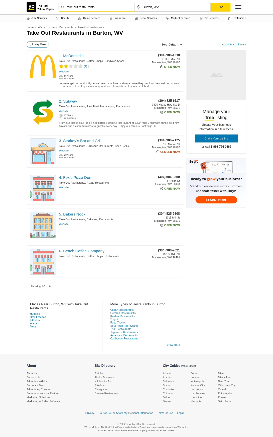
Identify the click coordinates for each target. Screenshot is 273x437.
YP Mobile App (104, 381)
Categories (101, 389)
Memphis (195, 401)
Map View (40, 44)
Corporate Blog (35, 385)
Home (30, 27)
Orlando (222, 389)
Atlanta (167, 373)
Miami (221, 373)
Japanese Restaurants (124, 332)
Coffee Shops (95, 60)
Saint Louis (224, 401)
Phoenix (223, 397)
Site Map (100, 385)
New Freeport (38, 316)
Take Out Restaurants (72, 60)
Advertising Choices (39, 389)
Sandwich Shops (115, 60)
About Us (32, 373)
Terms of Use (165, 412)
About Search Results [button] (234, 44)
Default (173, 44)
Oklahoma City (227, 385)
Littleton (35, 320)
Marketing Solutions (38, 397)
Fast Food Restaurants (100, 106)
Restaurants (66, 27)
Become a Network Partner (43, 393)
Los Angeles (197, 393)
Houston (195, 377)
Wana (33, 323)
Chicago (167, 393)
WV (40, 27)
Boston (167, 385)
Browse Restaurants (107, 393)
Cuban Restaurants (122, 309)
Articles (99, 373)
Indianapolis (197, 381)
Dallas (166, 397)
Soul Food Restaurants (124, 325)
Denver (167, 401)
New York (223, 381)
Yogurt (114, 319)
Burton (51, 27)
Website (64, 71)
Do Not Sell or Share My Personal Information (126, 412)
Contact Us (33, 377)
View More (173, 344)
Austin (166, 377)
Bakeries (92, 219)
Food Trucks (118, 322)
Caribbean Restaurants (124, 338)
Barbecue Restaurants (100, 145)
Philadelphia (225, 393)
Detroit (194, 373)
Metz (33, 326)
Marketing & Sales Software (43, 401)
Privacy (89, 412)
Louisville (196, 397)
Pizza (90, 182)
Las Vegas (196, 389)
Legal (180, 412)
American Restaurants (124, 335)
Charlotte (168, 389)
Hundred (35, 313)
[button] (238, 7)
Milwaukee (224, 377)
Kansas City (197, 385)
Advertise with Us (37, 381)
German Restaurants (123, 312)
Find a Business (104, 377)
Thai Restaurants (120, 328)
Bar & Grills (122, 145)
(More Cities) (188, 365)
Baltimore (168, 381)
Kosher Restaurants (122, 316)
